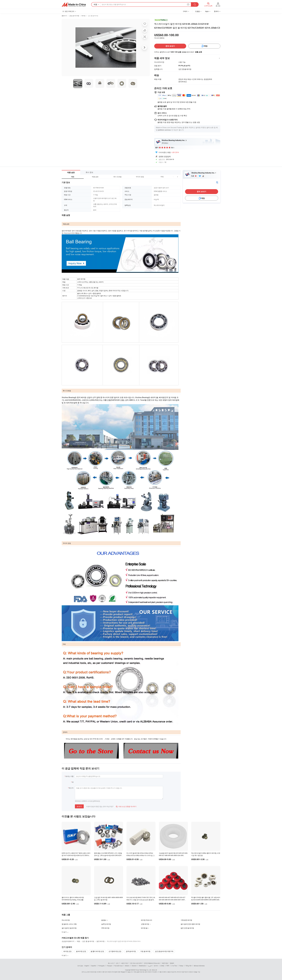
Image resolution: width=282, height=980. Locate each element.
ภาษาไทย (174, 966)
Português (101, 966)
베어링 (83, 16)
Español (93, 966)
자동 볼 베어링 (145, 951)
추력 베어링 (105, 928)
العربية (150, 966)
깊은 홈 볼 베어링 (93, 16)
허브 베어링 (66, 920)
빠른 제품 (165, 963)
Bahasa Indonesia (199, 966)
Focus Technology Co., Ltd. (143, 970)
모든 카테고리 (69, 11)
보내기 (79, 806)
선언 (117, 963)
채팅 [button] (206, 46)
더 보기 (64, 955)
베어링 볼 (144, 928)
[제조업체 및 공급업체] (74, 4)
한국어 (156, 966)
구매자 (185, 11)
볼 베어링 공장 (81, 951)
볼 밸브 (103, 920)
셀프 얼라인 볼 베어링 (69, 928)
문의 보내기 (170, 46)
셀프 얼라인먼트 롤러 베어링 (190, 924)
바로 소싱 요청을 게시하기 (126, 806)
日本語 (162, 966)
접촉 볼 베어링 (131, 951)
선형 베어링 (145, 924)
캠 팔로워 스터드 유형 (69, 924)
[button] (173, 177)
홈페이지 (64, 16)
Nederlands (142, 966)
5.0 (192, 176)
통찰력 (172, 963)
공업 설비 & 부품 (74, 16)
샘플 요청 (198, 52)
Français (109, 966)
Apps (207, 11)
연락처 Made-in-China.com (152, 963)
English (86, 966)
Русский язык (118, 966)
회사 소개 (111, 963)
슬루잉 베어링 (106, 924)
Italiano (127, 966)
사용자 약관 (124, 963)
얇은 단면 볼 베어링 (187, 928)
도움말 (197, 11)
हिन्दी (168, 966)
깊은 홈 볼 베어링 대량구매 (164, 951)
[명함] (217, 182)
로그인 (218, 6)
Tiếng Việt (188, 966)
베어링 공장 (67, 951)
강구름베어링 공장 (115, 951)
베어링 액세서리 (146, 920)
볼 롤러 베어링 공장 (97, 951)
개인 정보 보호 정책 (136, 963)
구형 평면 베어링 (186, 920)
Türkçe (181, 966)
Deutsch (134, 966)
